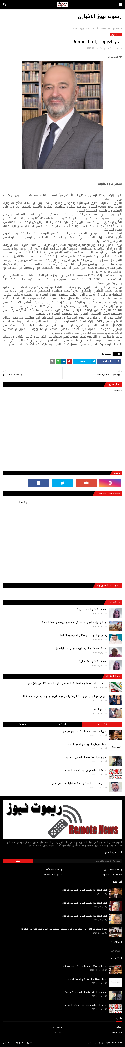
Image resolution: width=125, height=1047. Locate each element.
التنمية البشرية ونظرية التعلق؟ (93, 661)
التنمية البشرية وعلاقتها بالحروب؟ (92, 609)
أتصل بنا (29, 1042)
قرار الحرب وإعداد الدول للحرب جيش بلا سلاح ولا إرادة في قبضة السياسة (74, 622)
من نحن (6, 1042)
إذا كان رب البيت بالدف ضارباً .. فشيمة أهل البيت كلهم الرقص (79, 783)
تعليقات (23, 724)
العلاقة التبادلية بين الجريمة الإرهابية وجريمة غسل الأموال (81, 648)
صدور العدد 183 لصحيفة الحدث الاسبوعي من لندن (84, 903)
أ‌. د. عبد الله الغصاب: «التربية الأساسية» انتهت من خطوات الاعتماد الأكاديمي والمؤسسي (67, 683)
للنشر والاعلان (17, 1042)
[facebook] (39, 483)
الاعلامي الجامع (100, 709)
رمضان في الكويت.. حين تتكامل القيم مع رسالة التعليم (82, 635)
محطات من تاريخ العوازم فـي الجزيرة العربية (87, 744)
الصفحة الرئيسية (115, 29)
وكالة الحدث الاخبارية (112, 869)
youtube (57, 1032)
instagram (117, 1032)
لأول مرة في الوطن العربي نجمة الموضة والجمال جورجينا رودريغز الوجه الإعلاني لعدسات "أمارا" (64, 696)
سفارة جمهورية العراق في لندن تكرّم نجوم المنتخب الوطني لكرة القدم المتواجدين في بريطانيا (64, 929)
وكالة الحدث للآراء (54, 869)
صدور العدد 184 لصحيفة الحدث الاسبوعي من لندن (84, 731)
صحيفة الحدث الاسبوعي (111, 875)
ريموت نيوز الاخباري (100, 16)
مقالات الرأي (101, 29)
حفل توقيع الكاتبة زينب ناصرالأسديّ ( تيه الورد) (86, 757)
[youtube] (86, 483)
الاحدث (62, 724)
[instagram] (110, 483)
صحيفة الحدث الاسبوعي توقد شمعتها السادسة (86, 770)
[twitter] (62, 483)
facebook (57, 1027)
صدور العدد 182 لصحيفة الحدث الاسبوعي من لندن (84, 916)
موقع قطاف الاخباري (52, 875)
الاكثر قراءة (102, 724)
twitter (119, 1027)
